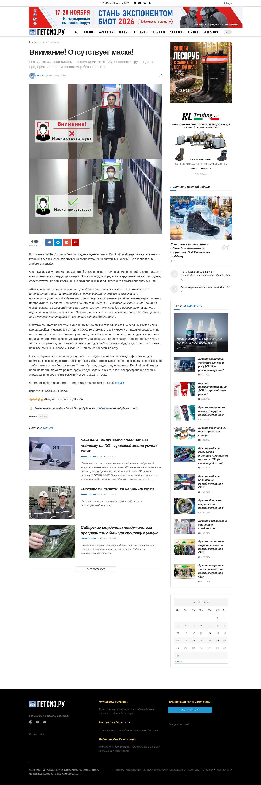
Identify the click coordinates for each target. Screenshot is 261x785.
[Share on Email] (67, 242)
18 (185, 640)
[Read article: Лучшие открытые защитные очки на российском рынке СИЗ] (184, 571)
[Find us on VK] (144, 3)
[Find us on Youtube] (139, 3)
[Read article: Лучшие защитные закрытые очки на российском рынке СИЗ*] (184, 547)
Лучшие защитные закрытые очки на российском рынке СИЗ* (211, 546)
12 (193, 633)
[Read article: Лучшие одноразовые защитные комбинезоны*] (184, 526)
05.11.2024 (205, 512)
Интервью (139, 32)
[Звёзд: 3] (36, 399)
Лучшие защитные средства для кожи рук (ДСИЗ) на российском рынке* (211, 364)
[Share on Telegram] (58, 242)
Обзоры (123, 32)
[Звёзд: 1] (30, 399)
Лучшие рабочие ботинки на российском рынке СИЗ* (210, 481)
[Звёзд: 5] (42, 399)
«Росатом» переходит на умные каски (117, 489)
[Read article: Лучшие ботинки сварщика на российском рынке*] (184, 506)
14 (209, 633)
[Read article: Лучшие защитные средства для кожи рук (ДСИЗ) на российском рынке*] (184, 364)
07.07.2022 (111, 538)
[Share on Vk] (49, 242)
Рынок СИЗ (175, 32)
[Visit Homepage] (47, 32)
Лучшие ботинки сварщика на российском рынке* (211, 504)
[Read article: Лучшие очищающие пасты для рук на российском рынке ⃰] (184, 413)
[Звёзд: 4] (39, 399)
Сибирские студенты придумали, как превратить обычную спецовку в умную (120, 530)
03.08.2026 (183, 347)
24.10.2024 (205, 533)
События (192, 32)
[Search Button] (76, 32)
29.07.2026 (205, 374)
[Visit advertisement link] (136, 17)
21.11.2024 (111, 494)
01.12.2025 (205, 439)
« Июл (178, 661)
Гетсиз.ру (42, 75)
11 (185, 633)
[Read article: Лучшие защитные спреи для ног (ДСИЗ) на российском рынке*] (201, 332)
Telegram (104, 408)
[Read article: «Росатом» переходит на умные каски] (52, 502)
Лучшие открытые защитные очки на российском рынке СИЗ (211, 570)
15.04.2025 (111, 456)
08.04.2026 (205, 419)
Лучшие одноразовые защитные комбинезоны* (212, 524)
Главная (33, 41)
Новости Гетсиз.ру (49, 41)
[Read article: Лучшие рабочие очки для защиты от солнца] (184, 433)
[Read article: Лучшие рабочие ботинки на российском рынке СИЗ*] (184, 482)
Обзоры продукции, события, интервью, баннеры (128, 730)
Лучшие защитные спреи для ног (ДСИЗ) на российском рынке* (199, 340)
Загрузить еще (96, 569)
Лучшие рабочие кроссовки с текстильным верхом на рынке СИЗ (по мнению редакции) (213, 455)
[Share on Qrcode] (75, 242)
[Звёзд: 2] (33, 399)
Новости (88, 32)
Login (229, 3)
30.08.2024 (205, 581)
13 (201, 633)
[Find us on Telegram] (135, 3)
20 (201, 640)
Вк (137, 408)
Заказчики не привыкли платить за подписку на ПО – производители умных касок (119, 445)
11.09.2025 (205, 467)
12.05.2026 (205, 398)
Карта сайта (37, 734)
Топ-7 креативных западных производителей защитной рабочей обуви (206, 273)
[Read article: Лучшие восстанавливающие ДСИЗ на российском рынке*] (184, 388)
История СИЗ (211, 32)
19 (193, 640)
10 (177, 633)
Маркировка (106, 32)
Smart (43, 416)
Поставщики (158, 32)
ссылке (120, 383)
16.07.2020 (60, 75)
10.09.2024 (205, 557)
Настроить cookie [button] (179, 724)
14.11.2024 (205, 492)
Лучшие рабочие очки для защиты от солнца (212, 431)
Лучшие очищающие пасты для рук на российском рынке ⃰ (211, 411)
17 (177, 640)
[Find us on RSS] (150, 3)
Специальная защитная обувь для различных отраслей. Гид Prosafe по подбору (190, 250)
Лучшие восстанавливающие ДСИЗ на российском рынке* (212, 388)
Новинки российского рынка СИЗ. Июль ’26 (205, 287)
